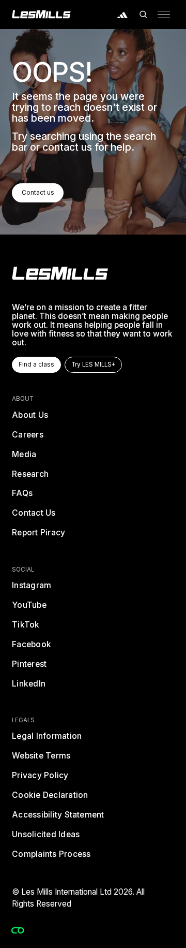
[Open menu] (163, 14)
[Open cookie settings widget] (17, 930)
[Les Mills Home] (41, 14)
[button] (143, 14)
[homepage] (60, 273)
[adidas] (123, 14)
